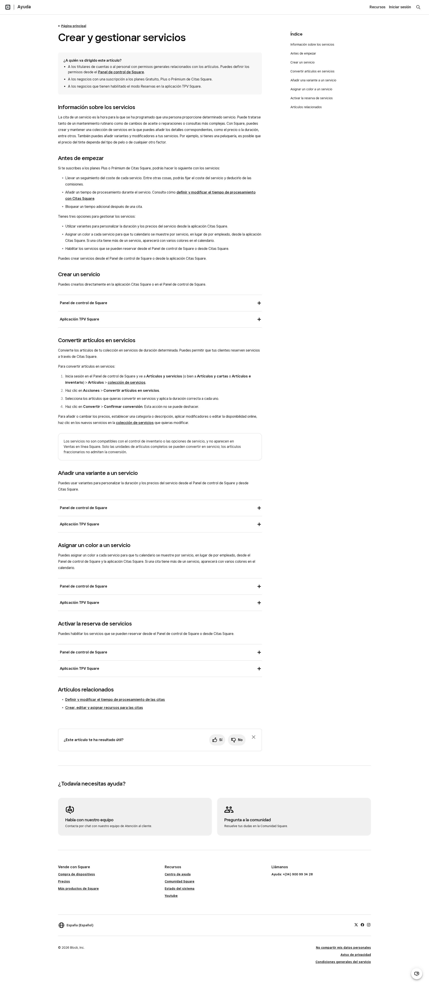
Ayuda (24, 6)
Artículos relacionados (306, 107)
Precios (64, 881)
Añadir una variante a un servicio (313, 80)
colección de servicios (126, 382)
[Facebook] (362, 924)
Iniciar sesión (400, 7)
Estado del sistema (179, 888)
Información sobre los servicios (312, 44)
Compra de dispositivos (76, 874)
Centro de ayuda (178, 874)
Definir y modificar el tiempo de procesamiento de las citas (115, 699)
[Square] (7, 7)
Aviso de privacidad (356, 955)
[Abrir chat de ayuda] (416, 973)
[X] (356, 924)
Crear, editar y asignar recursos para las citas (104, 708)
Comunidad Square (179, 881)
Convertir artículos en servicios (312, 71)
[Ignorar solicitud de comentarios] (253, 737)
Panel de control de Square (121, 72)
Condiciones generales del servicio (343, 962)
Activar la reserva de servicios (311, 98)
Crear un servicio (302, 62)
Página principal (73, 26)
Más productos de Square (78, 888)
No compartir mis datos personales (343, 947)
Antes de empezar (303, 53)
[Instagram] (368, 924)
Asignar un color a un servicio (311, 89)
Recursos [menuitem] (377, 7)
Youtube (171, 896)
